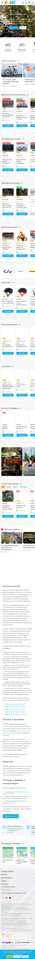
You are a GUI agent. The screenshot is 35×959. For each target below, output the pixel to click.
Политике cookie (17, 954)
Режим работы (5, 912)
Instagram (13, 803)
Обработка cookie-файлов (22, 949)
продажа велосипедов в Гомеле (14, 709)
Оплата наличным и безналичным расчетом (13, 946)
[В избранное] (6, 129)
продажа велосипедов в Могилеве (15, 714)
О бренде (22, 27)
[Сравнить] (9, 129)
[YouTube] (6, 897)
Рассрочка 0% (6, 99)
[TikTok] (10, 897)
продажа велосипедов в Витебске (15, 707)
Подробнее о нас (11, 816)
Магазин (4, 874)
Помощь (4, 881)
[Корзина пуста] (32, 2)
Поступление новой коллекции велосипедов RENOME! (11, 81)
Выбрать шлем (13, 27)
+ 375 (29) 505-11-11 (21, 792)
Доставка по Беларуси (14, 826)
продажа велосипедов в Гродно (14, 712)
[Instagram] (3, 897)
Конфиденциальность (7, 949)
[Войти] (29, 2)
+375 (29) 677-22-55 (7, 887)
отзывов (23, 930)
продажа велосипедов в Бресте (14, 704)
